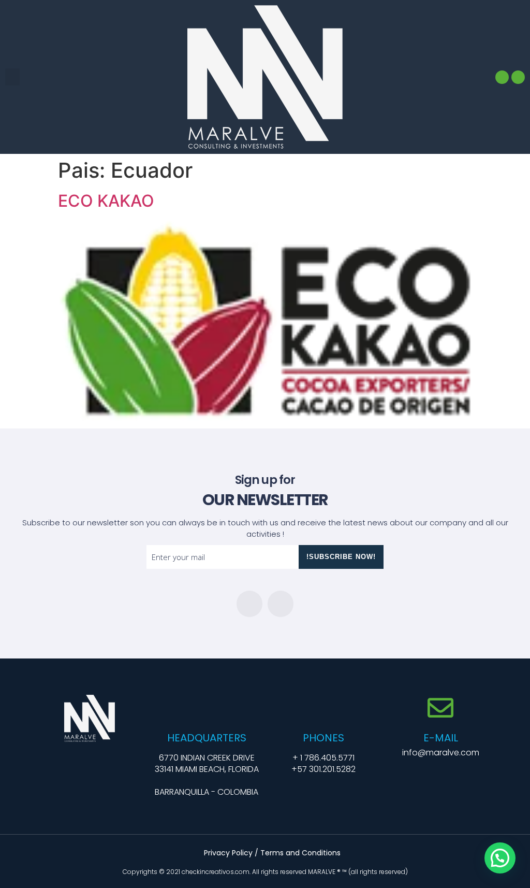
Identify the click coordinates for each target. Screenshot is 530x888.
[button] (12, 76)
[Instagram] (518, 77)
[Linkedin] (502, 77)
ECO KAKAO (106, 201)
